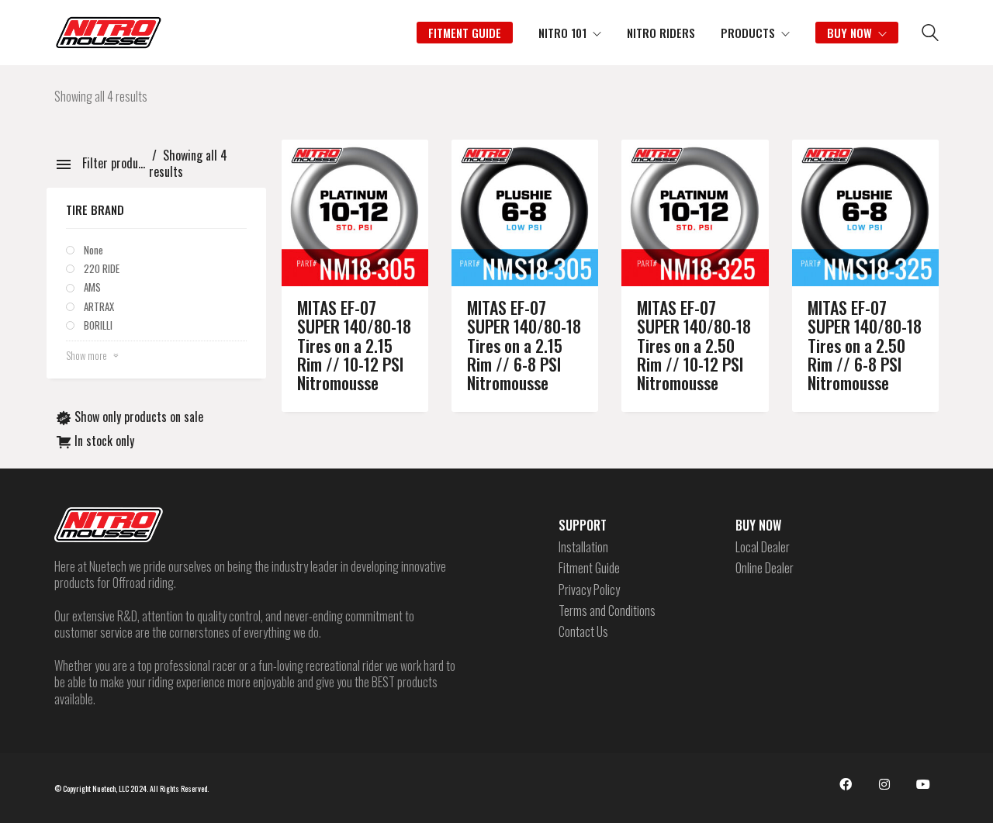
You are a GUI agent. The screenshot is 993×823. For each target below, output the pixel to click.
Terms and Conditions (607, 611)
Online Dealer (764, 568)
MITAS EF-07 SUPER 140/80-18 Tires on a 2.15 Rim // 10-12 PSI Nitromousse (354, 345)
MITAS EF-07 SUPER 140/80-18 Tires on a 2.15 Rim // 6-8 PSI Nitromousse (524, 345)
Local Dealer (762, 547)
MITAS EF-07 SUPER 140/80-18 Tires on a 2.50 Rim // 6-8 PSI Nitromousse (865, 345)
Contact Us (583, 632)
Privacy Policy (589, 590)
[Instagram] (884, 784)
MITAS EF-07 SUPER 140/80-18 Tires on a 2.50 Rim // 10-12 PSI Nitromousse (694, 345)
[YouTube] (923, 784)
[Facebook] (845, 784)
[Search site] (930, 34)
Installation (583, 547)
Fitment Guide (589, 568)
